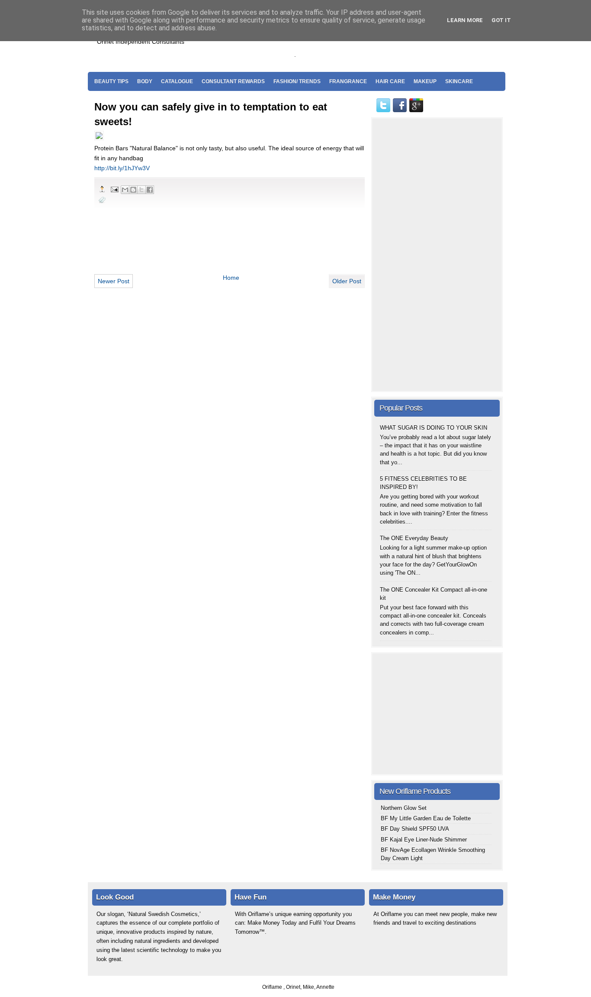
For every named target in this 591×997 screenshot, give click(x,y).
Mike (308, 987)
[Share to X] (141, 189)
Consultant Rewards (233, 81)
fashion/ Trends (297, 81)
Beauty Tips (111, 81)
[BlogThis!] (133, 189)
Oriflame (272, 987)
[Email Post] (114, 189)
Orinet (293, 987)
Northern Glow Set (404, 808)
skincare (459, 81)
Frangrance (348, 81)
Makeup (425, 81)
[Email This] (125, 189)
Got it (501, 20)
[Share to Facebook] (149, 189)
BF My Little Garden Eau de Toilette (426, 818)
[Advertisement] (399, 44)
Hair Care (390, 81)
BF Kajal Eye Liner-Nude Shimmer (424, 839)
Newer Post (113, 281)
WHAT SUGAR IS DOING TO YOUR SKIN (433, 427)
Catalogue (177, 81)
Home (231, 277)
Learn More (465, 20)
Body (144, 81)
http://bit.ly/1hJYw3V (122, 168)
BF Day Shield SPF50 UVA (415, 828)
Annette (325, 987)
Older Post (346, 281)
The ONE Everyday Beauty (414, 538)
